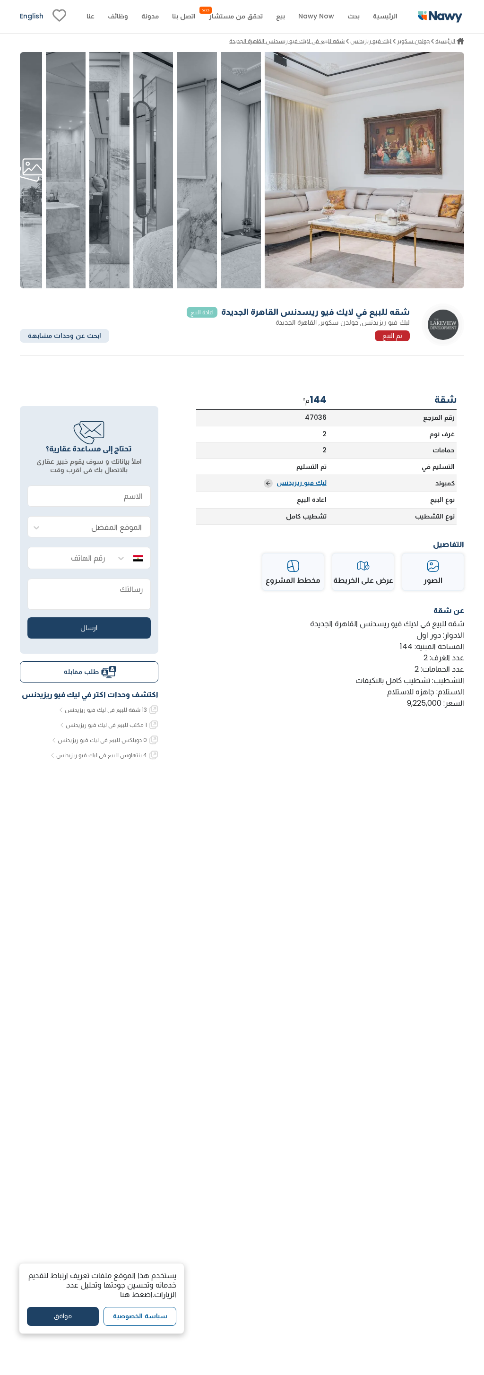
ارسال (88, 627)
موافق (63, 1316)
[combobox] (98, 527)
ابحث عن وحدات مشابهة (64, 335)
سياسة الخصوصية (140, 1316)
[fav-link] (59, 16)
